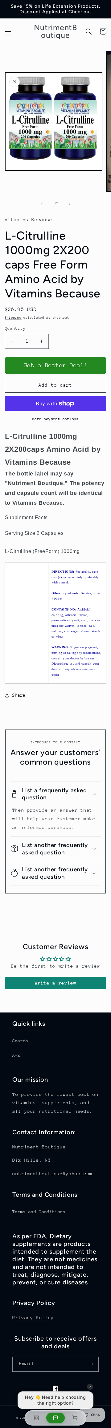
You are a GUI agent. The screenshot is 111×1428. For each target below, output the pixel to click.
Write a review (55, 982)
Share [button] (19, 695)
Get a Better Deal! (56, 365)
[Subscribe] (91, 1364)
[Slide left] (41, 203)
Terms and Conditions (39, 1211)
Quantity (15, 328)
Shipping (13, 318)
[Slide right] (69, 203)
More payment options (55, 419)
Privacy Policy (33, 1317)
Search (20, 1040)
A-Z (16, 1055)
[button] (8, 31)
